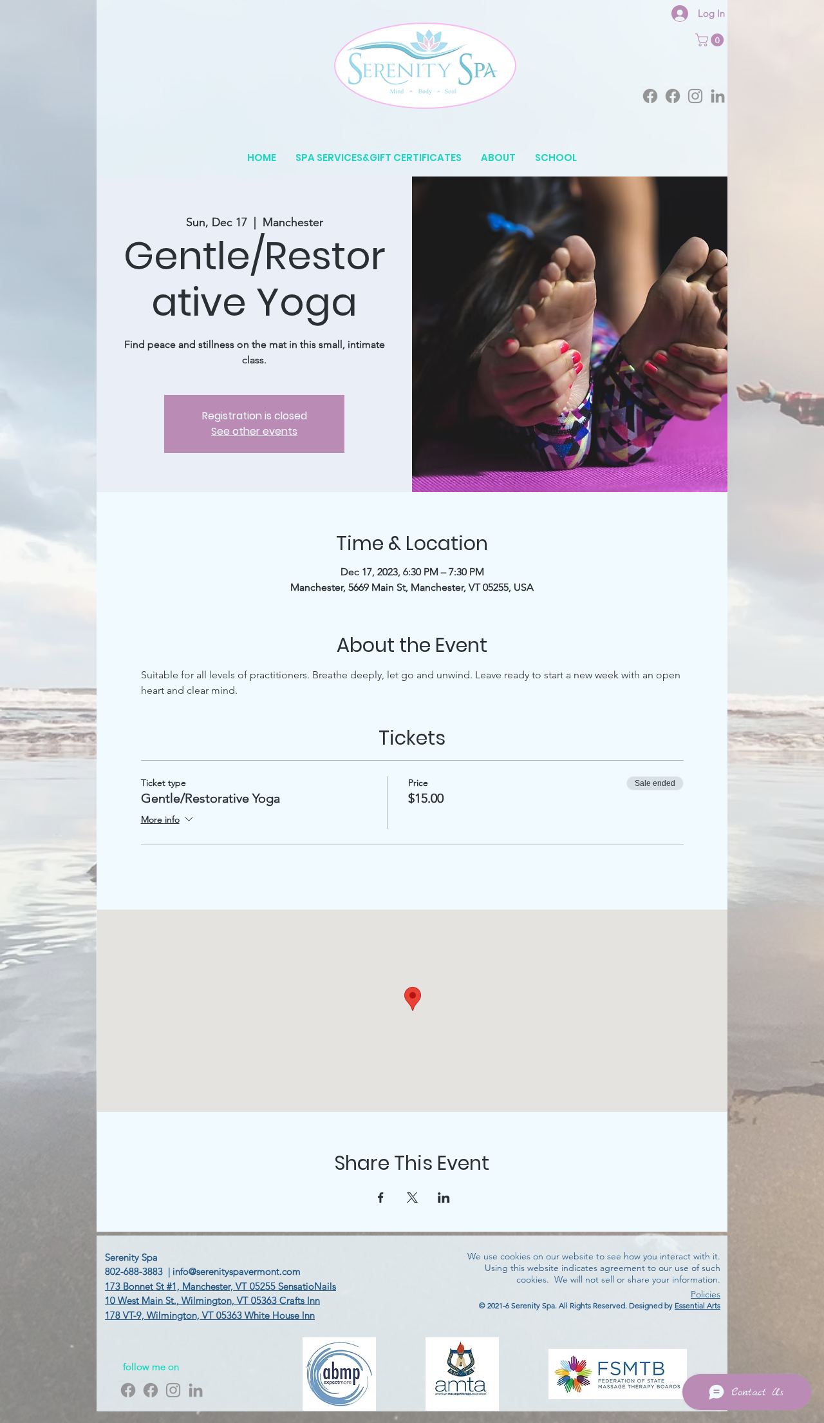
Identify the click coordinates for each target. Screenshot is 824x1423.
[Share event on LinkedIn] (444, 1197)
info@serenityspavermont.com (237, 1271)
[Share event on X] (412, 1197)
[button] (711, 39)
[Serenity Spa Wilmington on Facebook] (672, 96)
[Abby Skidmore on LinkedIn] (717, 96)
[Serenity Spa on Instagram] (695, 96)
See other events (254, 431)
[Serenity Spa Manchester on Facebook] (650, 96)
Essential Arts (697, 1305)
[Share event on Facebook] (381, 1197)
